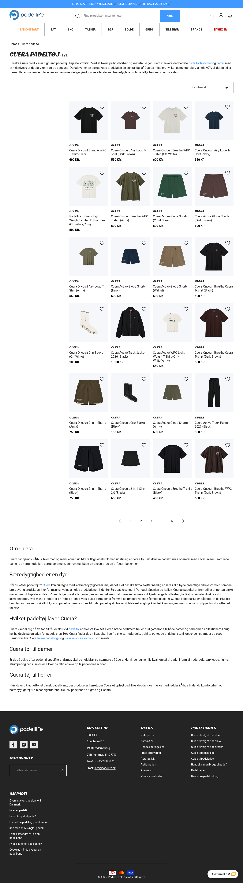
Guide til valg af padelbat (206, 735)
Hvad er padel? (18, 810)
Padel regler (198, 770)
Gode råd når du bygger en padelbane (25, 851)
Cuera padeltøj (30, 44)
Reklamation (148, 764)
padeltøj (74, 629)
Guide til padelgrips (202, 758)
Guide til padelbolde (203, 752)
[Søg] (77, 16)
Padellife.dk (115, 877)
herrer (220, 63)
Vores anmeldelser (152, 776)
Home (13, 44)
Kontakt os (147, 741)
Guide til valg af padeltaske (207, 746)
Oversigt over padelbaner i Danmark (25, 802)
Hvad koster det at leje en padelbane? (24, 835)
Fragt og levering (151, 752)
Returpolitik (148, 758)
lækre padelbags (48, 638)
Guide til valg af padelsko (206, 741)
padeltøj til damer (200, 63)
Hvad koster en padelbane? (25, 843)
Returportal (148, 735)
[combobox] (122, 15)
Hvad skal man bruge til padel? (209, 764)
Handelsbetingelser (152, 746)
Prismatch (147, 770)
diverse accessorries (79, 638)
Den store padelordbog (205, 776)
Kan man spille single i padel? (26, 828)
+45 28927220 (105, 761)
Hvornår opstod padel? (22, 816)
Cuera (46, 585)
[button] (230, 15)
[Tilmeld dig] (62, 770)
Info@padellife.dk (105, 767)
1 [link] (131, 521)
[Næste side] (182, 521)
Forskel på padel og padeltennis (28, 822)
